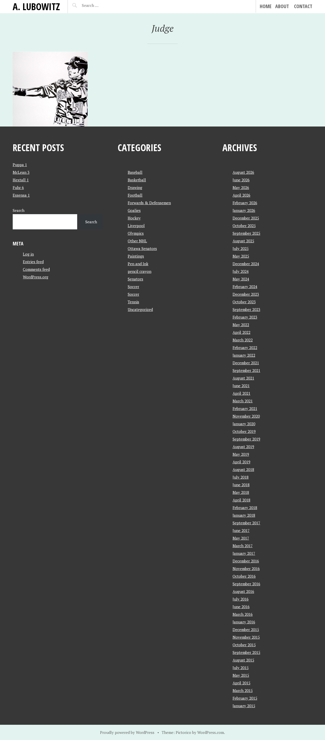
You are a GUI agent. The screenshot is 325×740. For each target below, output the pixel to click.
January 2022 (244, 355)
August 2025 (243, 240)
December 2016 (246, 560)
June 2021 (241, 385)
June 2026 (241, 179)
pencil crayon (139, 271)
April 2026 (241, 195)
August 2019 (243, 446)
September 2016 (246, 583)
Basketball (137, 179)
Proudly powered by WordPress (127, 732)
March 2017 (243, 545)
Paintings (136, 256)
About (282, 6)
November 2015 (246, 637)
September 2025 (246, 233)
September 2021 (246, 370)
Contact (303, 6)
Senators (135, 278)
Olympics (136, 233)
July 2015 (241, 667)
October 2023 (244, 301)
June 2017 (241, 530)
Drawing (135, 187)
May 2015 (241, 675)
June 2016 (241, 606)
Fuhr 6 (18, 187)
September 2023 (246, 309)
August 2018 (243, 469)
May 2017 (241, 538)
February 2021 (245, 408)
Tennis (133, 301)
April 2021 (241, 393)
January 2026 (244, 210)
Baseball (135, 172)
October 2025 (244, 225)
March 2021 (243, 400)
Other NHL (137, 240)
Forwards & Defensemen (149, 202)
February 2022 (245, 347)
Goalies (134, 210)
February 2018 (245, 507)
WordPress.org (35, 276)
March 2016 (243, 614)
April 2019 (241, 461)
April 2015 (241, 682)
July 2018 (241, 477)
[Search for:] (103, 5)
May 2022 (241, 324)
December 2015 (246, 629)
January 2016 (244, 621)
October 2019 (244, 431)
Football (135, 195)
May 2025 (241, 256)
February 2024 (245, 286)
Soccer (133, 286)
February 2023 (245, 317)
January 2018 (244, 515)
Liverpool (136, 225)
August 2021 (243, 378)
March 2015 (243, 690)
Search (18, 210)
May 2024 (241, 278)
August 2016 (243, 591)
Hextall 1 (21, 179)
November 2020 (246, 416)
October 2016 (244, 576)
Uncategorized (140, 309)
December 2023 (246, 294)
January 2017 (244, 553)
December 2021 (246, 362)
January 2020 (244, 423)
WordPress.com (210, 732)
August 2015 (243, 660)
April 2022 (241, 332)
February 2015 (245, 698)
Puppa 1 (20, 164)
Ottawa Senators (142, 248)
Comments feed (36, 269)
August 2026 (243, 172)
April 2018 (241, 499)
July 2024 (241, 271)
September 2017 (246, 522)
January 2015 (244, 705)
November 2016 (246, 568)
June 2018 (241, 484)
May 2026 (241, 187)
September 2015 (246, 652)
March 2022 (243, 339)
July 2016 (241, 599)
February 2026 (245, 202)
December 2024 (246, 263)
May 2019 (241, 454)
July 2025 (241, 248)
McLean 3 (21, 172)
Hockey (134, 218)
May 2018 (241, 492)
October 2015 (244, 644)
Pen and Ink (138, 263)
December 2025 (246, 218)
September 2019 (246, 439)
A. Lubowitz (36, 6)
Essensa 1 (21, 195)
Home (265, 6)
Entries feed (33, 261)
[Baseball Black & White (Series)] (50, 89)
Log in (28, 254)
